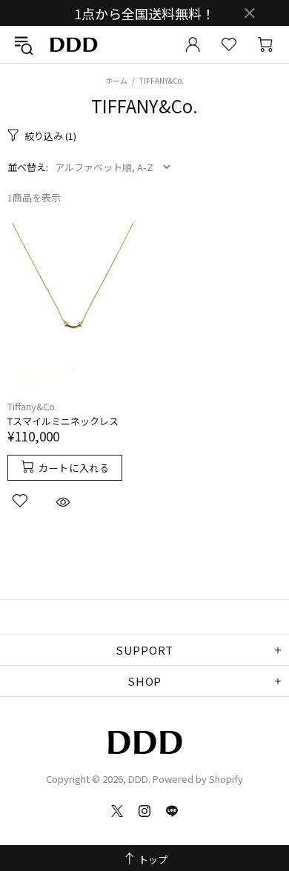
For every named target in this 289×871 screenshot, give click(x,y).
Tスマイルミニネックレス (63, 421)
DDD (73, 45)
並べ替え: (27, 167)
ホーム (116, 80)
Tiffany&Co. (32, 406)
